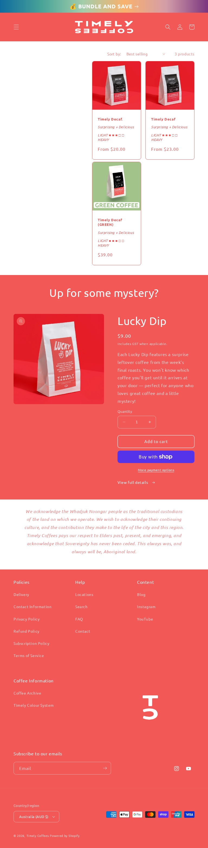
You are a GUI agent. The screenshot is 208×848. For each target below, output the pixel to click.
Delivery (21, 594)
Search (81, 606)
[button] (16, 27)
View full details (133, 482)
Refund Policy (27, 631)
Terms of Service (29, 655)
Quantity (125, 411)
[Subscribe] (105, 768)
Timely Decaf (163, 119)
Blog (141, 594)
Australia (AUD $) (33, 816)
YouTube (145, 618)
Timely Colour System (34, 705)
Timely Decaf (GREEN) (110, 222)
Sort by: (114, 53)
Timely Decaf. (110, 119)
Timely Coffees (38, 835)
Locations (84, 594)
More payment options (156, 470)
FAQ (79, 618)
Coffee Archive (27, 693)
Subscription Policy (31, 643)
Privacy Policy (27, 618)
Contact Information (32, 606)
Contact (82, 631)
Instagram (146, 606)
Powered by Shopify (65, 835)
